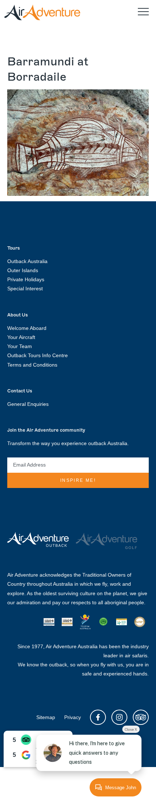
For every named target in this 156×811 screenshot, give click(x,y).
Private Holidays (25, 279)
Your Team (19, 346)
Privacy (72, 717)
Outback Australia (27, 261)
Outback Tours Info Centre (37, 355)
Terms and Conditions (32, 365)
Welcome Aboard (26, 328)
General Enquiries (28, 404)
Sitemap (45, 717)
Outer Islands (22, 270)
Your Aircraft (21, 337)
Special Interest (25, 288)
